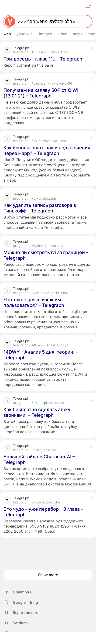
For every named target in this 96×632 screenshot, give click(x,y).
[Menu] (88, 7)
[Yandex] (10, 21)
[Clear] (85, 21)
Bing (34, 602)
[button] (22, 612)
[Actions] (92, 48)
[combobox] (47, 21)
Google (19, 602)
